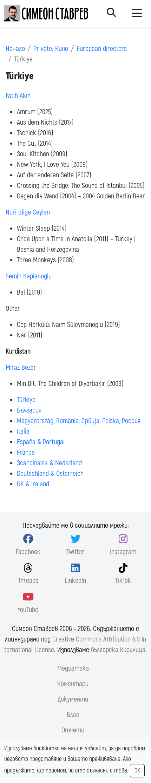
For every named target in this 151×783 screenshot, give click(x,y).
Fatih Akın (18, 95)
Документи (73, 699)
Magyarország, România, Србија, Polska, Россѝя (78, 420)
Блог (73, 714)
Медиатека (73, 668)
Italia (23, 431)
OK (137, 770)
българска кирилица (118, 649)
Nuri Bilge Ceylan (28, 212)
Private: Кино (50, 48)
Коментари (72, 683)
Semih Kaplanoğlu (29, 276)
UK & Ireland (33, 484)
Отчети (72, 730)
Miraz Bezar (21, 367)
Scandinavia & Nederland (49, 463)
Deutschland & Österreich (50, 473)
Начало (15, 48)
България (29, 410)
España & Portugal (41, 441)
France (26, 452)
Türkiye (26, 399)
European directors (102, 48)
